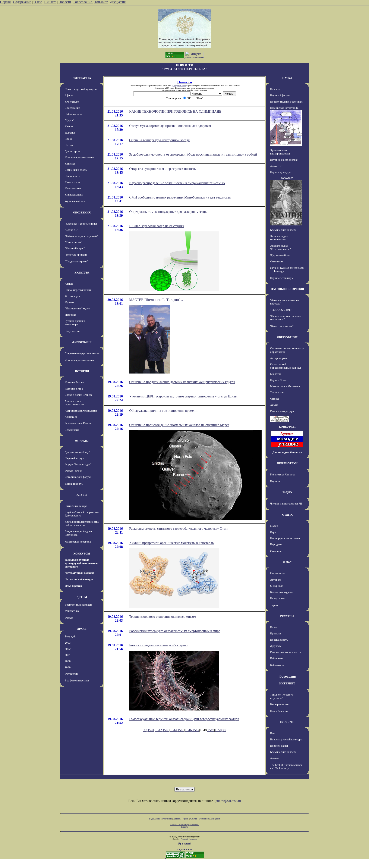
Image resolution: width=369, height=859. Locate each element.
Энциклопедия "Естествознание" (280, 247)
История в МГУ (74, 388)
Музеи (274, 525)
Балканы (70, 132)
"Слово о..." (71, 229)
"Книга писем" (73, 242)
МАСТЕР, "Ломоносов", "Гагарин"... (156, 300)
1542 (158, 730)
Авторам (275, 579)
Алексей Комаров (189, 839)
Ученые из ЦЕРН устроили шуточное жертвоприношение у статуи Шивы (183, 396)
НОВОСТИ (287, 722)
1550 (218, 730)
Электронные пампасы (78, 604)
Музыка (69, 302)
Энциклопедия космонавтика (279, 237)
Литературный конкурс (79, 572)
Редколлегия (277, 573)
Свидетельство (179, 85)
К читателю (72, 101)
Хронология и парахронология (74, 402)
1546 (188, 730)
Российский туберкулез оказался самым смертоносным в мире (174, 631)
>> (224, 730)
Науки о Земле (278, 380)
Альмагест (71, 416)
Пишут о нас (277, 598)
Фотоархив (71, 673)
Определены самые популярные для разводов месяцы (168, 211)
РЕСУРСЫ (287, 616)
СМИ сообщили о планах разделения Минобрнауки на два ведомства (180, 197)
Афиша (69, 95)
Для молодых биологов (287, 452)
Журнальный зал (75, 201)
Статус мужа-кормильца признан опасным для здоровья (170, 126)
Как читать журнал (281, 592)
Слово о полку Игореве (78, 394)
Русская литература (282, 411)
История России (74, 382)
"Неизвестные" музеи (77, 308)
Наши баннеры (279, 711)
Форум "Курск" (74, 470)
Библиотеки (277, 665)
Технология (277, 392)
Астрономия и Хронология (81, 410)
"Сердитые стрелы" (76, 261)
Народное (276, 544)
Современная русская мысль (82, 353)
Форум (69, 617)
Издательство (73, 188)
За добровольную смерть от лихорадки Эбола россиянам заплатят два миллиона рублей (193, 154)
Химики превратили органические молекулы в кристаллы (171, 543)
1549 (210, 730)
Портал (5, 2)
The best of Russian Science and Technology (286, 766)
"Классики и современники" (81, 223)
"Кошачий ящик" (75, 248)
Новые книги (72, 176)
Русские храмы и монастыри (75, 322)
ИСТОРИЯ (82, 371)
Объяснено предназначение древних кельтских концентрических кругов (182, 382)
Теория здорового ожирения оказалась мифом (162, 616)
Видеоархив (72, 331)
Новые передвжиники (78, 289)
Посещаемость (279, 639)
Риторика (70, 314)
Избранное (276, 658)
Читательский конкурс (79, 579)
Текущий (70, 636)
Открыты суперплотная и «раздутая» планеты (162, 169)
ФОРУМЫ (82, 441)
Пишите (50, 2)
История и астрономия (283, 159)
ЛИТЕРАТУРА (82, 78)
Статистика (204, 819)
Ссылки (193, 819)
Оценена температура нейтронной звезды (159, 140)
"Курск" (69, 120)
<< (145, 730)
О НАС (287, 562)
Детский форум (74, 483)
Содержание (22, 2)
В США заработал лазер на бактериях (156, 226)
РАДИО (287, 492)
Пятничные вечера (76, 505)
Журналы (275, 645)
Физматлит (276, 261)
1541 (151, 730)
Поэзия (69, 145)
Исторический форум (78, 476)
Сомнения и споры (76, 169)
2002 (68, 648)
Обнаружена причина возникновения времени (163, 410)
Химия (274, 404)
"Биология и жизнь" (281, 326)
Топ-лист (101, 2)
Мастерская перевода (78, 541)
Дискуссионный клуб (77, 452)
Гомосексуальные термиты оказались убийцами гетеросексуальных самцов (184, 719)
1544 (173, 730)
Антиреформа (278, 358)
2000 (68, 661)
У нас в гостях (73, 182)
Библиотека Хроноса (282, 474)
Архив (186, 819)
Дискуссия (118, 2)
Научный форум (74, 458)
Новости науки (279, 745)
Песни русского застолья (285, 538)
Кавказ (69, 126)
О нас (38, 2)
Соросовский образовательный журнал (285, 366)
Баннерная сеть (279, 704)
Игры (273, 532)
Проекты (275, 633)
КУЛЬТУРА (82, 272)
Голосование (83, 2)
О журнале (276, 585)
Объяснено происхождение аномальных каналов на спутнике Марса (179, 425)
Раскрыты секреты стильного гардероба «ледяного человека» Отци (178, 528)
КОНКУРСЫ (81, 553)
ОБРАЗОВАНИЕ (287, 337)
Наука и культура (280, 172)
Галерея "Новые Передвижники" (184, 824)
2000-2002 (287, 178)
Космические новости (283, 229)
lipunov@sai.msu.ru (227, 801)
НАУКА (287, 78)
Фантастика (72, 610)
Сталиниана (72, 429)
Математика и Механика (285, 386)
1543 (166, 730)
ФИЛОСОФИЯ (81, 342)
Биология (275, 373)
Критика (70, 163)
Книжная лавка (74, 194)
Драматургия (73, 151)
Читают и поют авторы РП (286, 503)
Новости (65, 2)
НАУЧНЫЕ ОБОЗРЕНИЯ (287, 289)
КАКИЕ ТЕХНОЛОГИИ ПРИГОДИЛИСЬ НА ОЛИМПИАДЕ (175, 111)
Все (272, 733)
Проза (68, 138)
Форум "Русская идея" (78, 464)
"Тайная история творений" (81, 236)
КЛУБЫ (81, 494)
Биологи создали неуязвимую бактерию (158, 645)
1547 (195, 730)
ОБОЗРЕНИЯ (82, 212)
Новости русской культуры (81, 89)
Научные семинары (281, 277)
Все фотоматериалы (77, 680)
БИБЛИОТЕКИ (287, 463)
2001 (68, 655)
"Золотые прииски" (76, 254)
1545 (180, 730)
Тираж (274, 605)
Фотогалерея (72, 296)
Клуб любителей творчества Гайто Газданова (82, 523)
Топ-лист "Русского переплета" (281, 696)
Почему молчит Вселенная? (286, 101)
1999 (68, 667)
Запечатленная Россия (78, 423)
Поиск (274, 627)
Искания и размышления (79, 157)
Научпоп (275, 481)
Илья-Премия (73, 585)
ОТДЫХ (287, 514)
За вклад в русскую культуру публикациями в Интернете (81, 563)
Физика (274, 398)
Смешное (275, 551)
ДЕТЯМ (82, 597)
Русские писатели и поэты (286, 652)
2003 (68, 642)
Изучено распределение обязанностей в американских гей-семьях (177, 183)
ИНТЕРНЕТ (287, 683)
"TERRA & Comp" (281, 309)
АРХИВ (81, 628)
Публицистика (73, 114)
